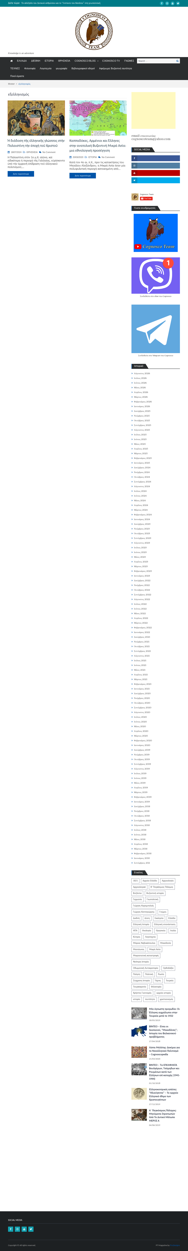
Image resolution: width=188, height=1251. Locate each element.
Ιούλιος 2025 (140, 434)
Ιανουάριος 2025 (142, 463)
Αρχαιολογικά (139, 887)
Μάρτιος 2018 (140, 848)
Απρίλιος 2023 (141, 561)
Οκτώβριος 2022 (142, 590)
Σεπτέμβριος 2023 (142, 538)
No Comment (48, 152)
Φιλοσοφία (29, 68)
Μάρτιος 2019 (140, 792)
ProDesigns (175, 1245)
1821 (135, 881)
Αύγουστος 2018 (142, 825)
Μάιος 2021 (139, 670)
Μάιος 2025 (140, 444)
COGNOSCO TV (111, 61)
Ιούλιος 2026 (140, 378)
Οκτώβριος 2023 (142, 533)
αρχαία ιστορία (163, 993)
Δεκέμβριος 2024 (142, 467)
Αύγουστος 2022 (142, 599)
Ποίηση (136, 974)
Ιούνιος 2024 (140, 495)
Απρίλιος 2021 (141, 674)
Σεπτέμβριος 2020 (142, 707)
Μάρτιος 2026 (141, 397)
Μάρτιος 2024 (141, 510)
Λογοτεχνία (45, 68)
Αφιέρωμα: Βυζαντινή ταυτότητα (115, 68)
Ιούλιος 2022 (140, 604)
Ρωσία (161, 974)
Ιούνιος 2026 (140, 383)
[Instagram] (167, 3)
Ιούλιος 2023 (140, 547)
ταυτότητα (150, 999)
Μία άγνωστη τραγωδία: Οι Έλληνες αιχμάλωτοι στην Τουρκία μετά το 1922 (164, 1012)
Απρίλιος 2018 (141, 844)
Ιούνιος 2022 (140, 608)
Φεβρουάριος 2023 (143, 571)
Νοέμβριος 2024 (142, 472)
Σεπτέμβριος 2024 (142, 481)
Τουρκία (169, 981)
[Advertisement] (153, 110)
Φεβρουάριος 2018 (142, 853)
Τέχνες (158, 981)
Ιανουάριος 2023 (142, 575)
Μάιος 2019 (140, 783)
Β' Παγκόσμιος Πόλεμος (162, 887)
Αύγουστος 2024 (142, 486)
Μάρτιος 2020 (141, 735)
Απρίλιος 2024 (141, 505)
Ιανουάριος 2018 (142, 858)
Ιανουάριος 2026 (142, 406)
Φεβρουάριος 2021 (142, 684)
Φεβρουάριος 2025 (143, 458)
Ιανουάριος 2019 (142, 801)
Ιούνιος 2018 (140, 834)
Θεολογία (146, 930)
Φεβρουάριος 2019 (143, 797)
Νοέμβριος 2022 (142, 585)
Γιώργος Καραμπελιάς (143, 906)
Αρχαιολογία (168, 881)
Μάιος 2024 (140, 500)
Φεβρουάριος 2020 (143, 740)
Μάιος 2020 (140, 726)
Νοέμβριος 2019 (142, 754)
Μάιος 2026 (140, 387)
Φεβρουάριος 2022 (143, 627)
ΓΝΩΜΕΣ (129, 61)
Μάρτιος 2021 (140, 679)
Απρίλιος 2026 (141, 392)
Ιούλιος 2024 (140, 491)
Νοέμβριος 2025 (142, 415)
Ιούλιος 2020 (140, 717)
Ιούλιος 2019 (140, 773)
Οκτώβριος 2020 (142, 703)
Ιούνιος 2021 (140, 665)
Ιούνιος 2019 (140, 778)
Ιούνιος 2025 (140, 439)
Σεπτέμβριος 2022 (142, 594)
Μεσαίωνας (138, 949)
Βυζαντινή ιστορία (155, 893)
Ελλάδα (171, 918)
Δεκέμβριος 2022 (142, 580)
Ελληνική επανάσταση (164, 924)
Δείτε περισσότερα (21, 174)
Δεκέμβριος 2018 (142, 806)
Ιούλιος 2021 (140, 660)
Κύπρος (136, 937)
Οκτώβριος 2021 (142, 646)
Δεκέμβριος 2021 (142, 637)
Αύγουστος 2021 (142, 655)
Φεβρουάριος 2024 (143, 514)
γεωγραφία (61, 68)
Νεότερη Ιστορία (141, 962)
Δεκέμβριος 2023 (142, 524)
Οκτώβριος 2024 (142, 477)
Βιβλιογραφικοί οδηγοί (83, 68)
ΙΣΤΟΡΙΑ (49, 61)
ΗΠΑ (135, 930)
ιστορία (136, 999)
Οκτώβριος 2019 (142, 759)
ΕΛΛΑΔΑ (22, 61)
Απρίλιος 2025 (141, 448)
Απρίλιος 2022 (141, 618)
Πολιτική (149, 974)
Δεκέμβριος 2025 (142, 411)
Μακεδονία (165, 943)
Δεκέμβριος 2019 (142, 750)
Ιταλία (173, 930)
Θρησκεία (160, 930)
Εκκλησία (159, 918)
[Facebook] (162, 3)
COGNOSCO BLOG (85, 61)
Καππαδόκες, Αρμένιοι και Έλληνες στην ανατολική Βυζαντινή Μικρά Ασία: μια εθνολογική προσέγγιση (97, 146)
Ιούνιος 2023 (140, 552)
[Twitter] (178, 3)
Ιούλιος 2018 (140, 830)
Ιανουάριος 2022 (142, 632)
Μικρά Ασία (155, 949)
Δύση (147, 918)
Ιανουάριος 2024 (142, 519)
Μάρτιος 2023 (141, 566)
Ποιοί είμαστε (17, 76)
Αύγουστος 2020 (142, 712)
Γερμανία (137, 899)
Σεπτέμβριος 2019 (142, 764)
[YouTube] (172, 3)
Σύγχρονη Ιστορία (141, 981)
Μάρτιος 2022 (141, 623)
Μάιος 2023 (140, 557)
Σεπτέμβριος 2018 (142, 820)
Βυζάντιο (137, 893)
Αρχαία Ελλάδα (150, 881)
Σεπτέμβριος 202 (142, 863)
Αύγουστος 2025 (142, 430)
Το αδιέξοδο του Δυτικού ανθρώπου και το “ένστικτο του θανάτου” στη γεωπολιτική (60, 3)
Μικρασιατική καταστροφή (146, 956)
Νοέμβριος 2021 (141, 641)
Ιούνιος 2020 (140, 721)
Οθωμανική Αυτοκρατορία (145, 968)
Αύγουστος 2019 (142, 768)
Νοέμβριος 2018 (141, 811)
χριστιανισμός (166, 999)
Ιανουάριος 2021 (142, 688)
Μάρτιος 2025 (141, 453)
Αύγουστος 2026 (142, 373)
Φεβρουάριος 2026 (143, 401)
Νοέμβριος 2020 (142, 698)
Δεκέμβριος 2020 (142, 693)
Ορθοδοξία (168, 968)
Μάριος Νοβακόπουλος (144, 943)
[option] (66, 3)
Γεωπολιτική (152, 899)
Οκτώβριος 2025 (142, 420)
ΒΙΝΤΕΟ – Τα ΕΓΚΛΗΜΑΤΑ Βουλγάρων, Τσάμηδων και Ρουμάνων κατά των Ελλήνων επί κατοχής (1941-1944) (164, 1072)
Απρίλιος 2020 (141, 731)
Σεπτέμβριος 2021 (142, 651)
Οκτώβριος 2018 (142, 815)
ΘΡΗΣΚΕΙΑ (64, 61)
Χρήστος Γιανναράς (142, 993)
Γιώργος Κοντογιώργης (144, 912)
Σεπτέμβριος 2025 (142, 425)
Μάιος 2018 (139, 839)
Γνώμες (162, 912)
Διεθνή (136, 918)
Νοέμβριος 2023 (142, 528)
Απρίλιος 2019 (141, 787)
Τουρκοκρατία (139, 987)
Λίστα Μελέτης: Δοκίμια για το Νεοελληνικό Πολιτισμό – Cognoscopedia (164, 1051)
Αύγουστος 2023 (142, 543)
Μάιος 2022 (140, 613)
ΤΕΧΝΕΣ (15, 68)
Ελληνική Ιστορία (141, 924)
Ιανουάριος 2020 (142, 745)
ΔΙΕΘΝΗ (35, 61)
